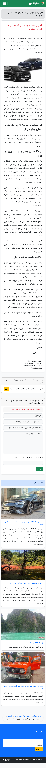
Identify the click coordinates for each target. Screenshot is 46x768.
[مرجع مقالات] (36, 3)
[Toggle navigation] (4, 3)
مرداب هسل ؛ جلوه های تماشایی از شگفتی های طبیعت (26, 583)
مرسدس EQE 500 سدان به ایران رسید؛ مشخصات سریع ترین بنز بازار (24, 523)
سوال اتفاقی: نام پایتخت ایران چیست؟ (28, 457)
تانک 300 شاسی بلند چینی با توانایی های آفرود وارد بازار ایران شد (23, 687)
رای (6, 388)
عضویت (39, 749)
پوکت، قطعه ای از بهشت (35, 642)
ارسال (39, 468)
